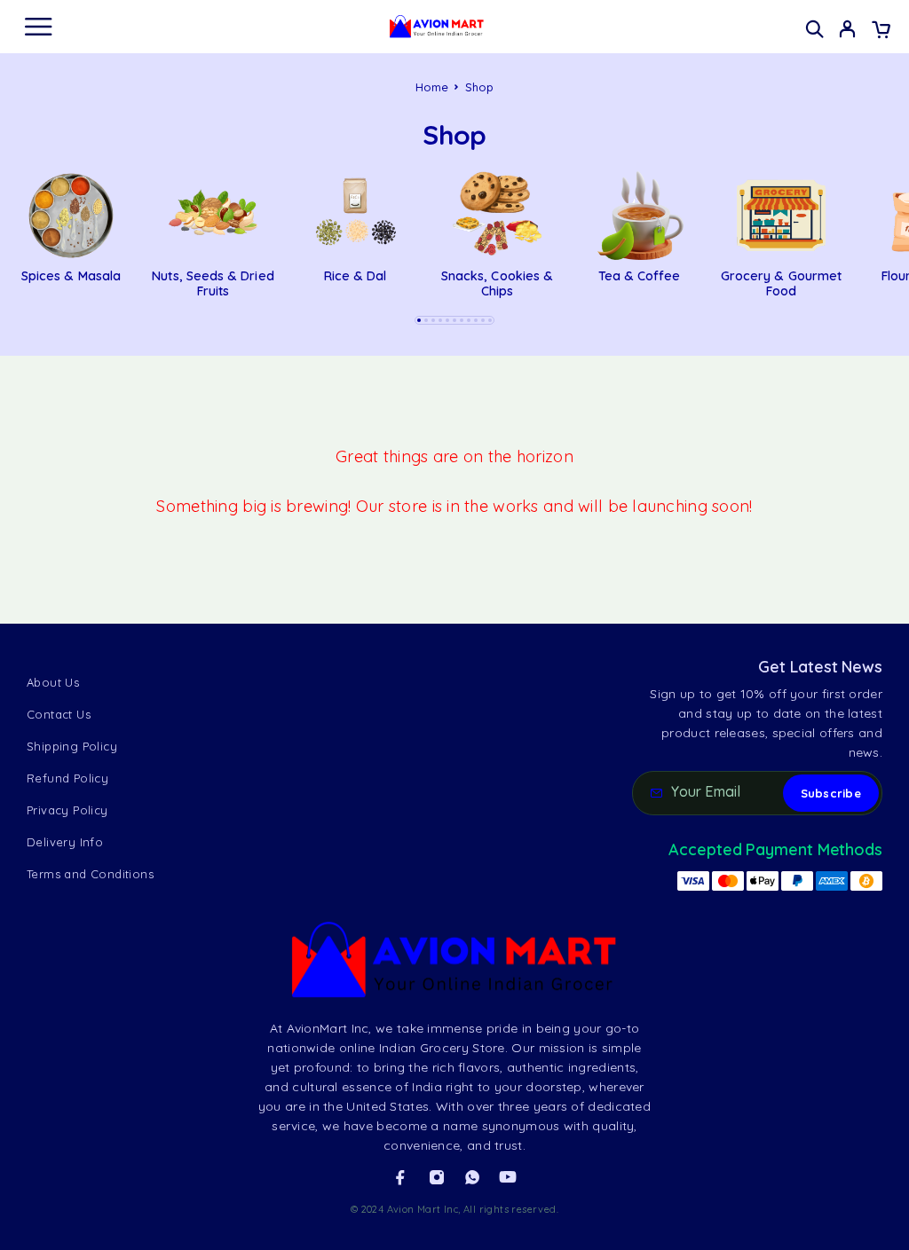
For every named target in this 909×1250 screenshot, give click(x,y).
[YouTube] (508, 1177)
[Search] (814, 29)
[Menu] (38, 26)
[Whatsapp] (472, 1177)
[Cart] (881, 31)
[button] (419, 320)
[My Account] (847, 31)
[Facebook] (400, 1177)
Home (432, 87)
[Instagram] (436, 1177)
